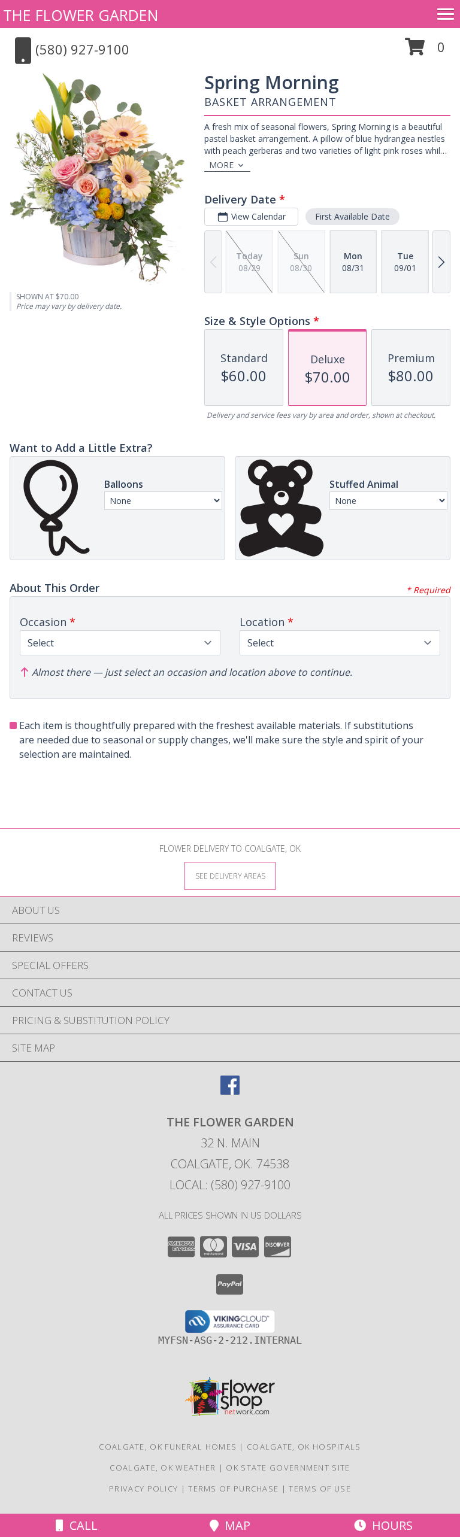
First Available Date (352, 216)
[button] (425, 51)
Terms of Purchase (233, 1488)
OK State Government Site (288, 1467)
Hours (389, 1525)
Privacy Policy (143, 1488)
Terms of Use (320, 1488)
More (221, 165)
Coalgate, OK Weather (163, 1467)
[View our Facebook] (230, 1091)
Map (234, 1525)
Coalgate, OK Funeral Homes (168, 1446)
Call (80, 1525)
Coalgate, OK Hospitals (304, 1446)
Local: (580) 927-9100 (230, 1185)
